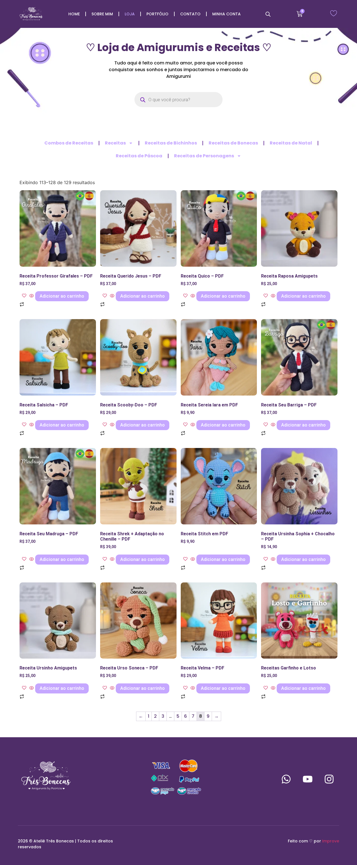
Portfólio (157, 14)
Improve (330, 841)
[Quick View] (31, 296)
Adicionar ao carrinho (62, 296)
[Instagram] (329, 779)
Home (74, 14)
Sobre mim (102, 14)
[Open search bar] (268, 14)
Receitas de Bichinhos (171, 143)
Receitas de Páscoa (139, 156)
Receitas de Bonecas (233, 143)
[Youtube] (308, 779)
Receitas (115, 143)
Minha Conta (226, 14)
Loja (130, 14)
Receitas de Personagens (204, 156)
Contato (190, 14)
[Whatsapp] (286, 779)
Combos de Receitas (68, 143)
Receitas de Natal (291, 143)
